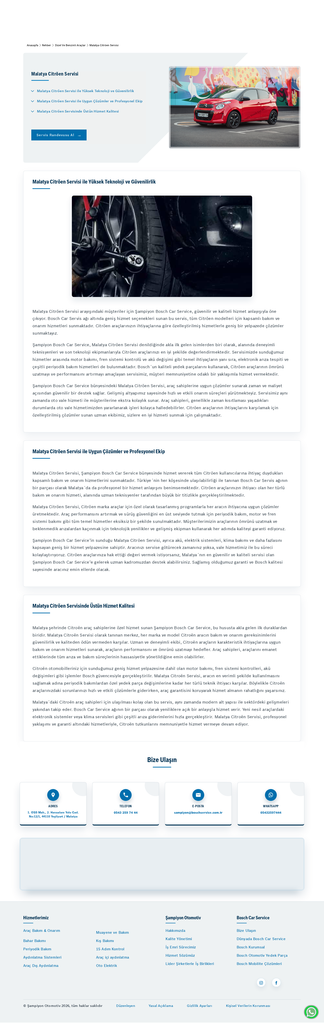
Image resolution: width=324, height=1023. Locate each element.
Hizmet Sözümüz (180, 955)
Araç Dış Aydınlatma (40, 965)
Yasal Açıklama (161, 1006)
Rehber (46, 45)
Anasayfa (32, 45)
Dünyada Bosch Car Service (261, 939)
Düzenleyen (125, 1006)
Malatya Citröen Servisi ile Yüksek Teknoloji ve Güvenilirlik (85, 91)
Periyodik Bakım (37, 949)
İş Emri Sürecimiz (181, 947)
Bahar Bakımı (34, 940)
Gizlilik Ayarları (199, 1006)
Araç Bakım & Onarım (41, 930)
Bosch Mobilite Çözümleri (259, 963)
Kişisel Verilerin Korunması (248, 1006)
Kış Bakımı (105, 940)
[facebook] (276, 982)
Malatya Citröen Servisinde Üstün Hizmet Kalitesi (78, 111)
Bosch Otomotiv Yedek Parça (262, 955)
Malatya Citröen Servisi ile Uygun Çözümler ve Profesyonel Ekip (90, 101)
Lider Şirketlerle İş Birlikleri (190, 963)
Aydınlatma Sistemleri (42, 957)
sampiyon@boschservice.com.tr (198, 813)
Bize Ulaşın (246, 930)
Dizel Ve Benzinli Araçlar (70, 45)
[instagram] (261, 982)
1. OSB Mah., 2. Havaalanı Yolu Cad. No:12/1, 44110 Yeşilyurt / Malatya (53, 814)
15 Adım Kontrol (110, 949)
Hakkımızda (175, 930)
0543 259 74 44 (126, 813)
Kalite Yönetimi (179, 939)
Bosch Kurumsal (251, 947)
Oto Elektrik (106, 965)
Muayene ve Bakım (112, 932)
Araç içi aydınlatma (112, 957)
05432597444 (270, 813)
